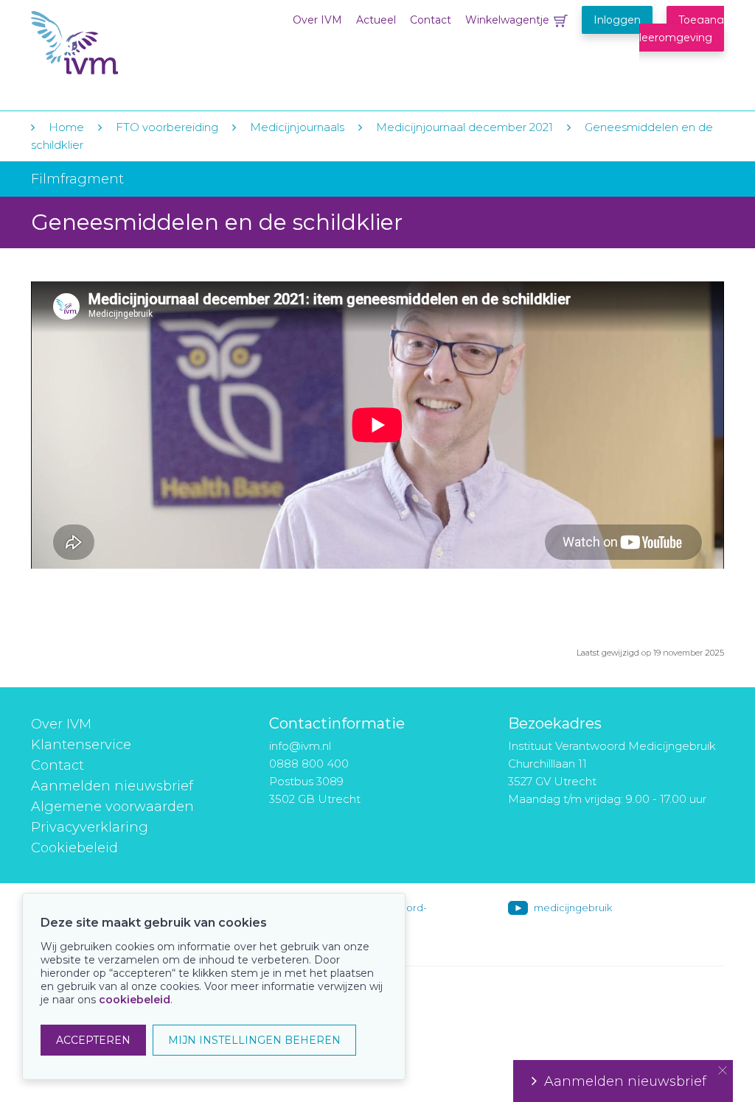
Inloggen (617, 20)
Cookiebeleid (74, 848)
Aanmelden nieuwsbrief (112, 786)
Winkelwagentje (507, 20)
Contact (430, 20)
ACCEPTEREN (93, 1040)
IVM (121, 43)
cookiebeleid (134, 999)
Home (66, 127)
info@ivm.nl (300, 746)
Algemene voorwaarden (112, 807)
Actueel (376, 20)
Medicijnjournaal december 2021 (464, 127)
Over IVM (317, 20)
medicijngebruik (573, 907)
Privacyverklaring (89, 827)
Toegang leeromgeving (681, 28)
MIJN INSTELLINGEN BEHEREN (254, 1040)
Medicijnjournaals (297, 127)
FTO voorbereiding (168, 127)
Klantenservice (81, 745)
